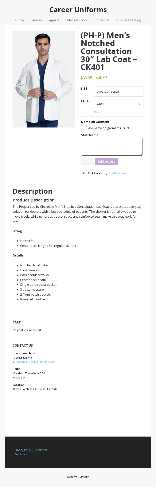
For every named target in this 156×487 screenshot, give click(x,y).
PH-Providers (118, 173)
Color (86, 101)
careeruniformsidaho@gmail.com (35, 361)
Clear (97, 112)
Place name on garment (108, 128)
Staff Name (90, 135)
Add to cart (106, 161)
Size (84, 89)
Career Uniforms (78, 9)
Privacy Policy (22, 450)
